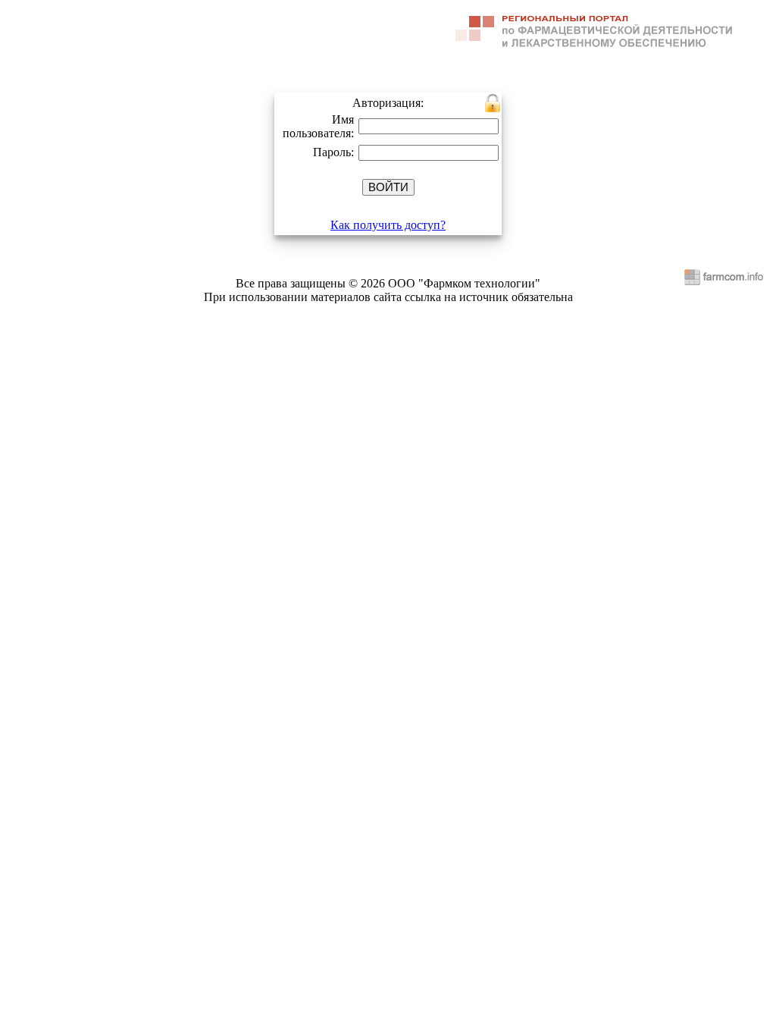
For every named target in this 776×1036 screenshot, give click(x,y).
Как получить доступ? (388, 224)
